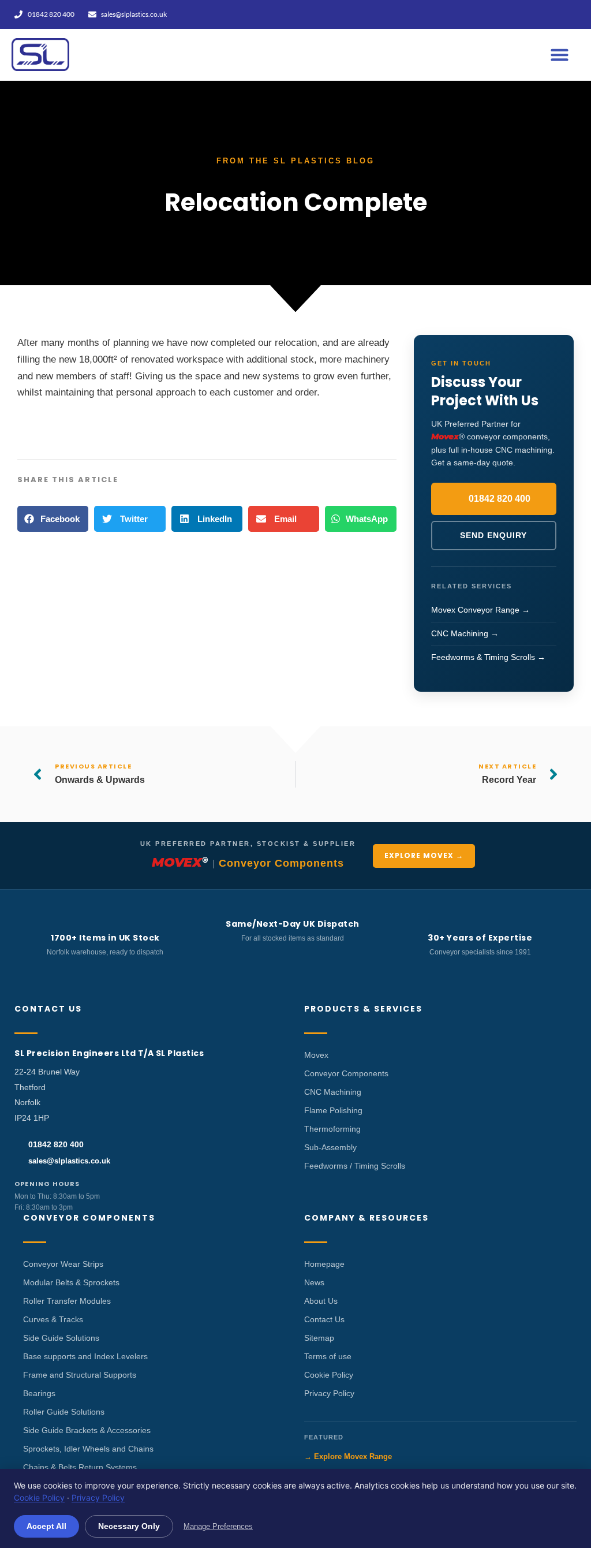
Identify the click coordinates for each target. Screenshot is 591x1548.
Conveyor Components (346, 1073)
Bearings (39, 1393)
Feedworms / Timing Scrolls (354, 1165)
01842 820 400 (499, 498)
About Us (321, 1300)
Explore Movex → (423, 855)
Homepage (324, 1264)
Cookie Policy (328, 1374)
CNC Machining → (465, 633)
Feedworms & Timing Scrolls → (488, 657)
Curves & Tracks (53, 1319)
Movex (316, 1055)
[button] (559, 54)
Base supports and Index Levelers (85, 1356)
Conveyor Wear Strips (63, 1264)
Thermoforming (332, 1128)
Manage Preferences (218, 1526)
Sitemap (319, 1337)
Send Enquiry (493, 535)
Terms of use (327, 1356)
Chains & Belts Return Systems (80, 1467)
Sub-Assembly (330, 1147)
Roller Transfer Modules (67, 1300)
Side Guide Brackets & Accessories (87, 1430)
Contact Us (324, 1319)
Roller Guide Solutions (63, 1411)
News (314, 1282)
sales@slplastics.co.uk (69, 1161)
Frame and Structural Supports (79, 1374)
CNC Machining (332, 1091)
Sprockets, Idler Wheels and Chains (88, 1448)
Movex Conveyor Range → (480, 609)
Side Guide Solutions (61, 1337)
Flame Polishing (333, 1110)
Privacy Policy (329, 1393)
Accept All (46, 1526)
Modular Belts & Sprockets (71, 1282)
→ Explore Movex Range (348, 1456)
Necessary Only (129, 1526)
